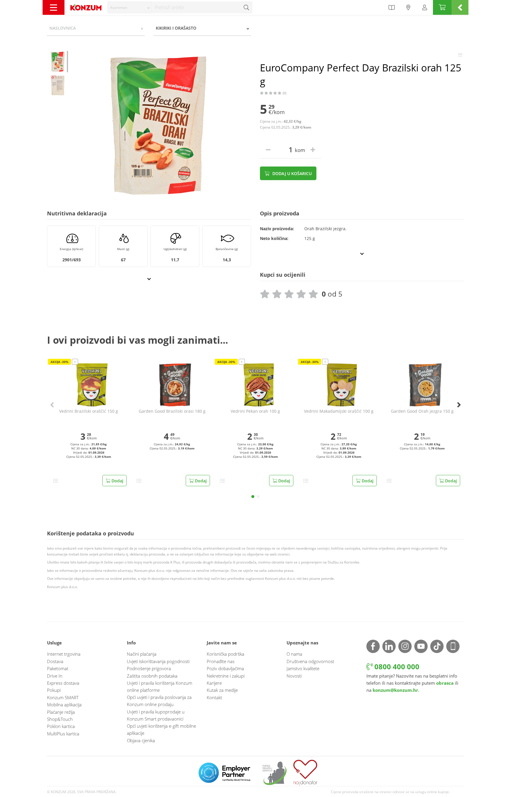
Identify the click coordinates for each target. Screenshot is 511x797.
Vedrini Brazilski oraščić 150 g (88, 411)
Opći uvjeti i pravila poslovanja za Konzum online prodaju (159, 700)
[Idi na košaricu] (442, 7)
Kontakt (214, 697)
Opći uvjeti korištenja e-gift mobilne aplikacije (161, 729)
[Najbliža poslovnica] (408, 7)
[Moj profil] (424, 7)
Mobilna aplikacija (64, 705)
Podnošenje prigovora (149, 668)
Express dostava (63, 683)
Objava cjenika (141, 740)
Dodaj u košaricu (291, 173)
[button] (252, 496)
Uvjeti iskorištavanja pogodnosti (158, 661)
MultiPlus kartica (63, 734)
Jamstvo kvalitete (303, 668)
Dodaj (116, 481)
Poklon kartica (61, 726)
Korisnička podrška (225, 654)
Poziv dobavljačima (225, 668)
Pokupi (54, 690)
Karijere (214, 683)
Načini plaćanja (141, 654)
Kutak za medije (222, 690)
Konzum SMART (63, 697)
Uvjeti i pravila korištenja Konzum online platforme (159, 686)
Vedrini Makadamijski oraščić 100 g (338, 411)
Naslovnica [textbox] (62, 28)
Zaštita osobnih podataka (152, 676)
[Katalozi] (391, 7)
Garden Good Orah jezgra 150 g (422, 411)
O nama (294, 654)
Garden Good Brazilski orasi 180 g (172, 411)
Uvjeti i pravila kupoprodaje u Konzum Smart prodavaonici (156, 715)
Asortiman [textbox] (118, 7)
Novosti (294, 676)
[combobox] (129, 7)
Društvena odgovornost (310, 661)
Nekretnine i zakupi (226, 676)
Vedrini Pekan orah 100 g (255, 411)
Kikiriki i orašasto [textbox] (176, 28)
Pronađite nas (221, 661)
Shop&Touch (60, 719)
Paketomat (57, 668)
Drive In (54, 676)
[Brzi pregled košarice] (460, 7)
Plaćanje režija (61, 712)
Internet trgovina (63, 654)
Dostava (55, 661)
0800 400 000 (396, 666)
